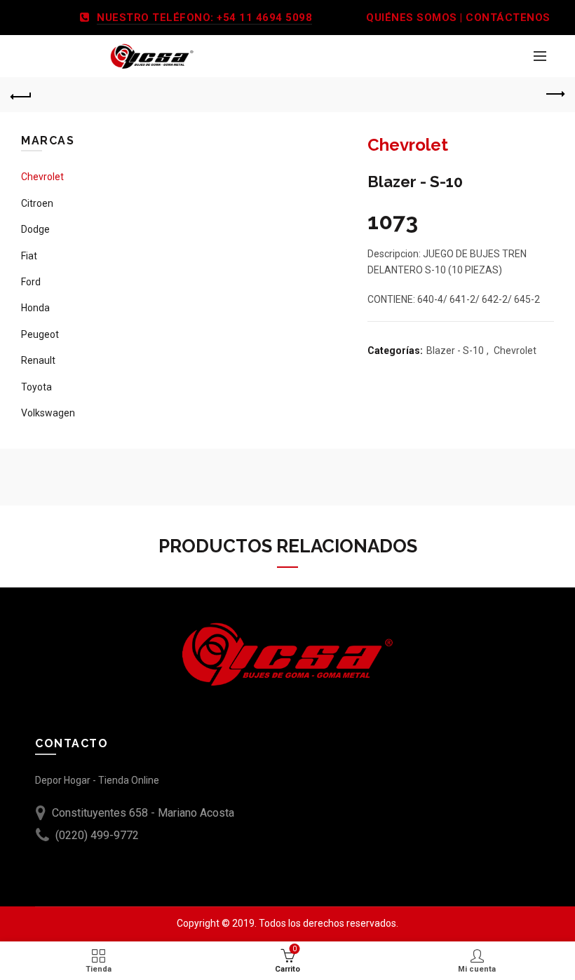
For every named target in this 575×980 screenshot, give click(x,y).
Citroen (37, 203)
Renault (38, 360)
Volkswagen (48, 412)
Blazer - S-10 (455, 350)
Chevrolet (515, 350)
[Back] (21, 95)
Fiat (29, 255)
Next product (553, 95)
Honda (35, 307)
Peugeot (40, 334)
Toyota (36, 387)
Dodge (35, 229)
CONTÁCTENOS (508, 17)
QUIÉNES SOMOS (411, 17)
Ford (31, 281)
